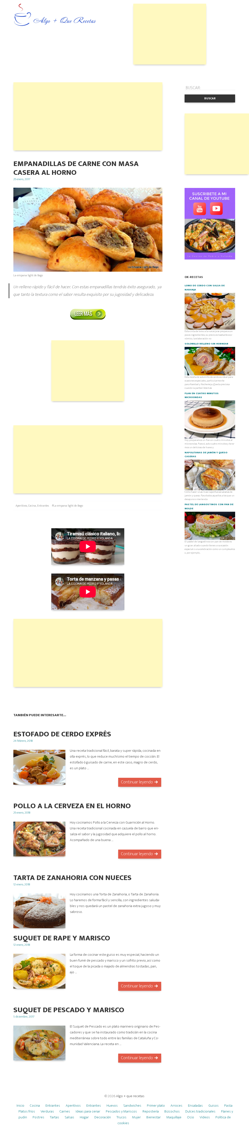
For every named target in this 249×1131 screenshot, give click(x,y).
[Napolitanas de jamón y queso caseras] (210, 474)
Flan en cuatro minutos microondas (202, 395)
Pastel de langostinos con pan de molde (209, 506)
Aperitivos (21, 505)
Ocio (190, 1117)
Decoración (102, 1117)
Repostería (150, 1111)
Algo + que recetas (130, 1096)
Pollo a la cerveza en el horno (72, 806)
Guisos (213, 1106)
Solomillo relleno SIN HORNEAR (206, 344)
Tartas (54, 1117)
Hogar (84, 1117)
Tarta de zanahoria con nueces (72, 877)
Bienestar (153, 1117)
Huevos (112, 1106)
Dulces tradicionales (200, 1111)
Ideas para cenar (88, 1111)
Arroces (176, 1106)
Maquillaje (173, 1117)
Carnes (65, 1111)
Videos (205, 1117)
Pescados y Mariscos (121, 1111)
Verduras (47, 1111)
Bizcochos (172, 1111)
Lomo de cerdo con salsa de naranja (205, 287)
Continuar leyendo (137, 782)
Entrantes (43, 505)
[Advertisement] (169, 34)
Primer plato (156, 1106)
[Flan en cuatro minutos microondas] (210, 419)
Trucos (121, 1117)
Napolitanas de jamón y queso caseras (206, 454)
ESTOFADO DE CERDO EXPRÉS (62, 734)
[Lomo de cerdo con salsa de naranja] (210, 310)
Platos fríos (26, 1111)
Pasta (228, 1106)
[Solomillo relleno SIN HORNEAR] (210, 361)
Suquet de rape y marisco (61, 938)
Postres (38, 1117)
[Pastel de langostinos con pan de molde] (210, 525)
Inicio (20, 1106)
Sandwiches (132, 1106)
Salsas (69, 1117)
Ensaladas (195, 1106)
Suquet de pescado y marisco (68, 1010)
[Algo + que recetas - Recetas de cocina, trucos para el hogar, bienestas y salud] (55, 15)
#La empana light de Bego (67, 505)
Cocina (32, 505)
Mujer (136, 1117)
